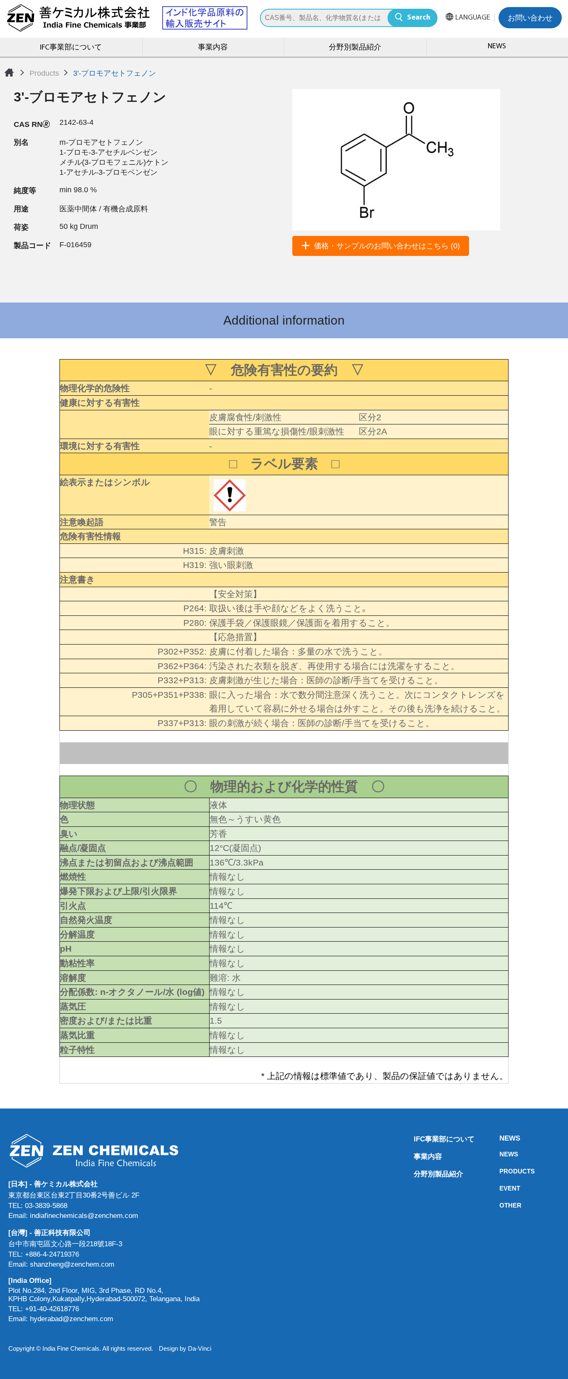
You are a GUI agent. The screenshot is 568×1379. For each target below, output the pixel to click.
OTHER (501, 1205)
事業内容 (213, 48)
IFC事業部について (71, 48)
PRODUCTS (501, 1171)
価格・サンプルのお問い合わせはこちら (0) (387, 246)
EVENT (501, 1188)
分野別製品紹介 (355, 48)
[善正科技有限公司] (104, 1150)
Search (418, 18)
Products (44, 73)
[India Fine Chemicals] (126, 18)
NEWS (501, 1138)
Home (9, 72)
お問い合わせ (530, 18)
